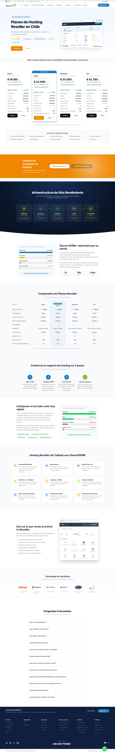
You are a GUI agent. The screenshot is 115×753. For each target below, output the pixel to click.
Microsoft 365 (63, 725)
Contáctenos (77, 5)
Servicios (67, 5)
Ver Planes (16, 48)
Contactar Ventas (81, 725)
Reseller (8, 732)
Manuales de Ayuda (82, 727)
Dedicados (26, 725)
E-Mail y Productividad (37, 5)
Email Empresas (63, 727)
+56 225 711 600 (61, 743)
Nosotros (97, 722)
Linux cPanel (9, 722)
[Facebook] (7, 743)
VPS (24, 722)
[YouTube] (10, 743)
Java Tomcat (9, 729)
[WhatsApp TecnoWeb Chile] (104, 748)
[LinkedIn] (18, 743)
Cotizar (28, 48)
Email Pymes (62, 729)
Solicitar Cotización (58, 166)
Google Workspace (64, 722)
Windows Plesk (9, 725)
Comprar (12, 115)
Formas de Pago (99, 727)
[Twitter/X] (14, 743)
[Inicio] (21, 5)
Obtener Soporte (81, 722)
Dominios (43, 722)
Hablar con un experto (82, 166)
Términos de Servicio (104, 751)
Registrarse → (104, 5)
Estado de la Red (81, 729)
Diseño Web (44, 727)
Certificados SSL (45, 725)
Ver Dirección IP (81, 732)
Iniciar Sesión (91, 711)
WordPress (8, 727)
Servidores (50, 5)
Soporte (85, 5)
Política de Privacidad (93, 751)
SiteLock (43, 729)
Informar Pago (98, 729)
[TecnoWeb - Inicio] (11, 5)
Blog (96, 732)
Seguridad (59, 5)
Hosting (26, 5)
